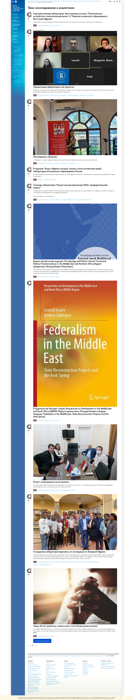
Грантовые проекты (15, 29)
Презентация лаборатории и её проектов (53, 86)
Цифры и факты (31, 663)
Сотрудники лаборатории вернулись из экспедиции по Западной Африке (69, 551)
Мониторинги (67, 666)
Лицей (47, 663)
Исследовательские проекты (70, 664)
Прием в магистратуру (50, 672)
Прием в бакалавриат (50, 668)
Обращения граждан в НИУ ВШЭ (34, 674)
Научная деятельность (16, 21)
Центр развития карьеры (51, 677)
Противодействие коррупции (34, 677)
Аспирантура (48, 674)
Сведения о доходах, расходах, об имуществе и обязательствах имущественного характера (35, 681)
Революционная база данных (16, 25)
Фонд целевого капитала (33, 675)
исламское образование (73, 95)
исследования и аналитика (43, 25)
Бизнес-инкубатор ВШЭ (51, 679)
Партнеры (15, 42)
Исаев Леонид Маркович (18, 60)
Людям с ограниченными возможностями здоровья (33, 687)
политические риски (80, 561)
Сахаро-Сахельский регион (92, 561)
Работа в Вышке (31, 692)
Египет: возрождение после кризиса (51, 481)
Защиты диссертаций (68, 670)
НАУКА (66, 661)
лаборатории (83, 95)
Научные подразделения (69, 663)
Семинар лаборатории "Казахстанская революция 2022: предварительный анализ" (70, 186)
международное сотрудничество (68, 163)
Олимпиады (48, 666)
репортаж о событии (54, 25)
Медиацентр (85, 670)
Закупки (29, 672)
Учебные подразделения (65, 655)
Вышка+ (47, 670)
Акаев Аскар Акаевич (18, 55)
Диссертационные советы (69, 668)
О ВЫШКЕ (30, 661)
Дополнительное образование (52, 675)
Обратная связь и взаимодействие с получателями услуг (53, 683)
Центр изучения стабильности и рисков (91, 655)
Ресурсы (15, 39)
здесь (89, 697)
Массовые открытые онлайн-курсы (108, 668)
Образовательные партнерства (52, 681)
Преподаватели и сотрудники (34, 668)
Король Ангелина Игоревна (17, 63)
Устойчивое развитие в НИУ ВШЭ (34, 666)
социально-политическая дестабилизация (82, 199)
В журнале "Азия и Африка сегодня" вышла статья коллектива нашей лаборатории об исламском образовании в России (67, 170)
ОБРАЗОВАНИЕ (50, 661)
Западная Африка (64, 561)
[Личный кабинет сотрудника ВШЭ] (117, 1)
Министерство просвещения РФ (107, 666)
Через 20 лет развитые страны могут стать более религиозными (65, 625)
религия (52, 636)
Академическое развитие (69, 672)
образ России (72, 561)
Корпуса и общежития (32, 670)
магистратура (64, 95)
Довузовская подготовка (51, 664)
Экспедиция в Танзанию (45, 156)
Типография (85, 668)
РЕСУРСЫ (85, 661)
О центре (15, 14)
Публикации (85, 674)
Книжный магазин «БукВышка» (88, 666)
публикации (40, 179)
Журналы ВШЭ (85, 672)
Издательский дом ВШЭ (87, 664)
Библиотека (85, 663)
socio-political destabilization (66, 199)
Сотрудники (16, 17)
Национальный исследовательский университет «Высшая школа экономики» (43, 655)
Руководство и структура (33, 664)
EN (111, 1)
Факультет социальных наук (76, 655)
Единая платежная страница (33, 690)
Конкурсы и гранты (68, 674)
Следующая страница (42, 641)
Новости (102, 655)
